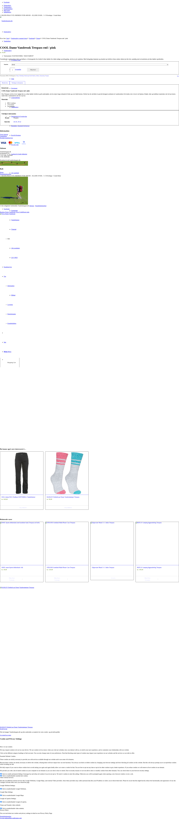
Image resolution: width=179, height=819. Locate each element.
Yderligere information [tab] (17, 83)
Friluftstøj (21, 75)
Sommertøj (42, 75)
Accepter (2, 735)
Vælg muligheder (23, 507)
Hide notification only (15, 818)
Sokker (37, 75)
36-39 (15, 122)
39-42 (19, 122)
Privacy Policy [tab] (4, 810)
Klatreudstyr (7, 5)
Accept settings (4, 818)
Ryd (178, 76)
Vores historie (4, 134)
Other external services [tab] (6, 777)
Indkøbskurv (7, 12)
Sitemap (31, 206)
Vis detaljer (12, 580)
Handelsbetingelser (5, 174)
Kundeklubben (8, 9)
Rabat (1, 172)
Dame (17, 75)
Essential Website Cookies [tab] (7, 756)
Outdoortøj (26, 75)
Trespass (47, 75)
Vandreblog (3, 136)
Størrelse (6, 64)
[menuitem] (91, 5)
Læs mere (113, 578)
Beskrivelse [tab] (5, 83)
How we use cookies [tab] (6, 747)
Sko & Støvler (32, 75)
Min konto (7, 10)
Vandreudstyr (8, 7)
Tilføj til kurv (33, 69)
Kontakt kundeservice (6, 138)
